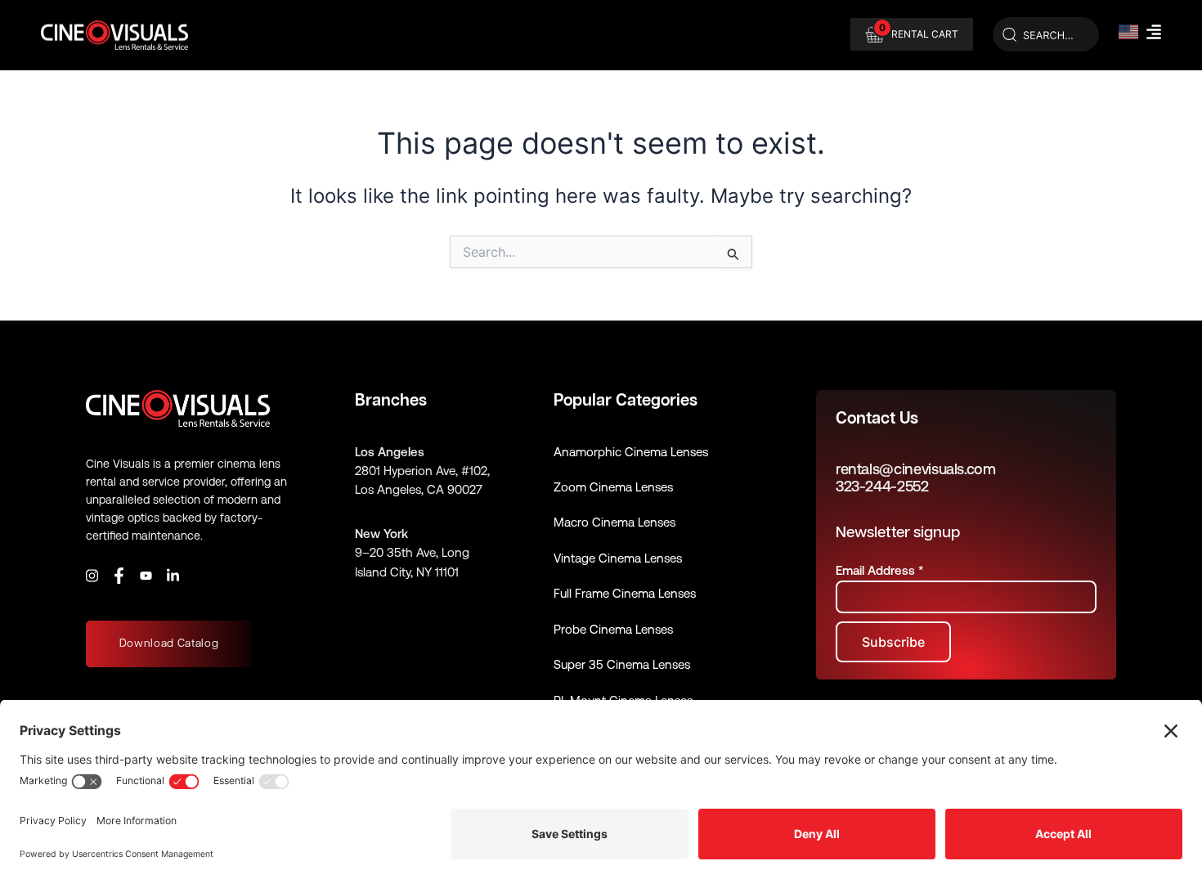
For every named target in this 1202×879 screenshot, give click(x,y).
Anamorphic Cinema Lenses (631, 452)
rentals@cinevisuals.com (916, 469)
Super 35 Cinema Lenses (622, 664)
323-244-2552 (882, 486)
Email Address (879, 570)
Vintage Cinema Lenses (618, 558)
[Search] (1046, 35)
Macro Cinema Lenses (614, 522)
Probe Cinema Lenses (613, 629)
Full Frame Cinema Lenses (625, 593)
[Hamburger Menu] (1153, 32)
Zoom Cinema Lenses (613, 487)
